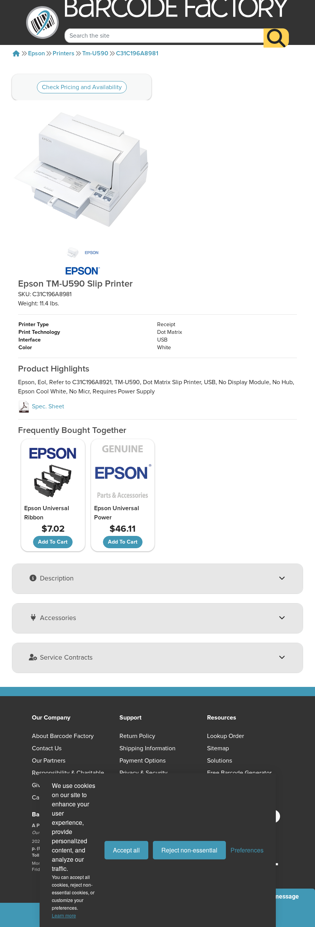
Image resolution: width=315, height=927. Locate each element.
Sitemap (218, 748)
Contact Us (46, 748)
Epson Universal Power (116, 513)
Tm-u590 (95, 53)
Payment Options (142, 761)
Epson (36, 53)
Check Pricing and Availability (82, 87)
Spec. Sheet (47, 406)
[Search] (276, 38)
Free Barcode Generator (239, 773)
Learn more (64, 915)
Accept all (126, 850)
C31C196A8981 (137, 53)
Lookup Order (225, 736)
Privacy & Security (143, 773)
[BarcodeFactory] (42, 22)
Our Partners (48, 761)
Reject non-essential (189, 850)
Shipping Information (147, 748)
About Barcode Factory (63, 736)
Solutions (219, 761)
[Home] (16, 53)
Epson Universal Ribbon (46, 513)
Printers (64, 53)
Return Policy (137, 736)
